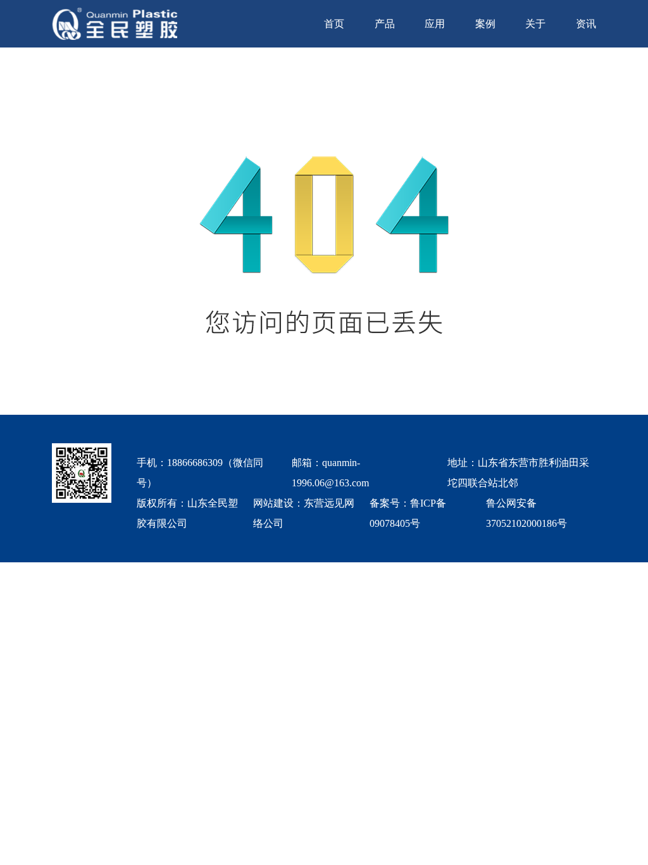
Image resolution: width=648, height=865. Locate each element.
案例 (485, 23)
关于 (535, 23)
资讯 (586, 23)
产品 (385, 23)
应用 (435, 23)
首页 (334, 23)
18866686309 (195, 462)
